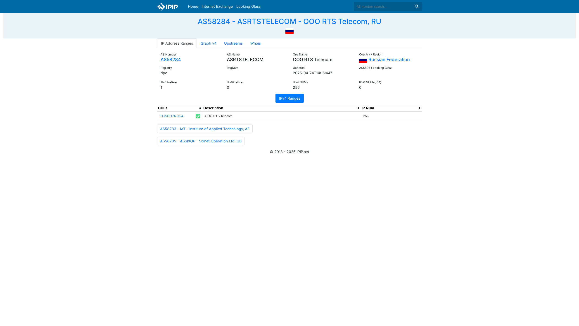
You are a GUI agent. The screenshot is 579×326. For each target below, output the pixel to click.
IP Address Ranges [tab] (177, 43)
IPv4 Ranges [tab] (289, 98)
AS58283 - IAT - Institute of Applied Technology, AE (205, 129)
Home (193, 6)
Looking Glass (248, 6)
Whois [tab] (255, 43)
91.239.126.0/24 (171, 116)
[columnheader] (179, 108)
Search (416, 6)
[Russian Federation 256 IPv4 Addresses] (289, 30)
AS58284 (171, 59)
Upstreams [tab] (233, 43)
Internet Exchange (217, 6)
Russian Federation (388, 59)
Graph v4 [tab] (208, 43)
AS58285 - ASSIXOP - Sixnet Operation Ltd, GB (201, 141)
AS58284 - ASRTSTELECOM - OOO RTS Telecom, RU (289, 21)
